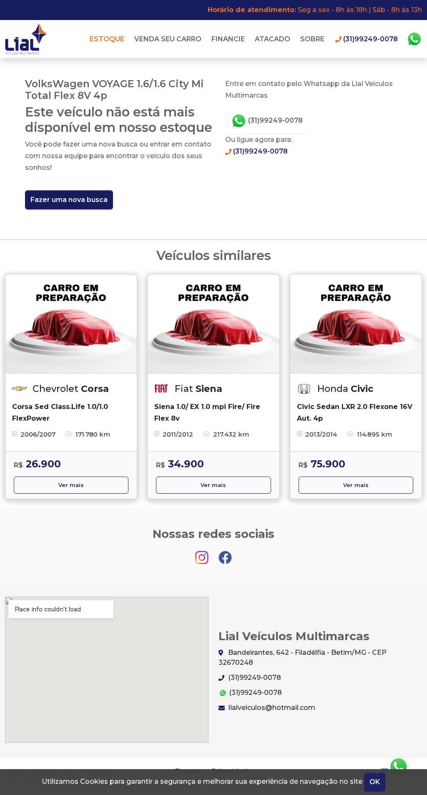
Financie (228, 39)
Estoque (107, 39)
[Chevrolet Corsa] (71, 324)
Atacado (272, 39)
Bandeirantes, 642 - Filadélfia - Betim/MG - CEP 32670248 (303, 657)
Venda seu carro (167, 39)
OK (374, 782)
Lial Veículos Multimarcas (28, 39)
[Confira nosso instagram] (202, 554)
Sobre (312, 39)
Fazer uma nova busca (69, 200)
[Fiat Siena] (213, 324)
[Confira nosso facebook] (225, 554)
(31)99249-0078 (274, 120)
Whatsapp (414, 39)
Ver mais (71, 485)
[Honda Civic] (356, 324)
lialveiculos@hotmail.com (271, 708)
